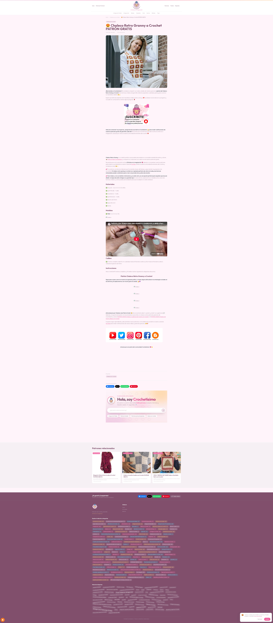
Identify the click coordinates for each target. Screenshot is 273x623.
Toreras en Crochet (121, 574)
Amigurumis (126, 13)
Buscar (124, 511)
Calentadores (97, 531)
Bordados (128, 529)
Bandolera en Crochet (129, 601)
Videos (148, 577)
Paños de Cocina (154, 559)
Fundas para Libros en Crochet (129, 546)
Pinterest (135, 386)
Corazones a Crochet (156, 600)
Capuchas (144, 531)
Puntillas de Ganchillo (132, 567)
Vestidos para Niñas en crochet (135, 577)
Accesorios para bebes (133, 521)
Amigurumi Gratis (117, 13)
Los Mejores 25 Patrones (144, 599)
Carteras (95, 534)
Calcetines (173, 529)
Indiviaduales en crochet (153, 549)
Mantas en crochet (98, 557)
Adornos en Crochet (161, 521)
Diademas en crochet (98, 544)
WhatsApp (125, 386)
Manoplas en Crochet (140, 554)
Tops (158, 13)
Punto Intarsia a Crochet (154, 567)
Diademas (149, 589)
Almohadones (126, 523)
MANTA (167, 589)
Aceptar (267, 619)
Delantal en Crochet (169, 541)
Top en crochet (109, 574)
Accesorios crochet (98, 521)
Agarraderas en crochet (99, 523)
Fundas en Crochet (114, 546)
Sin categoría (140, 572)
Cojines (109, 536)
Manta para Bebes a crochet (155, 554)
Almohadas (117, 599)
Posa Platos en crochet (160, 564)
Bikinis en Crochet (145, 526)
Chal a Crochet (143, 534)
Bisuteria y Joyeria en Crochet (160, 526)
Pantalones (165, 559)
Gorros (148, 13)
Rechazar (260, 619)
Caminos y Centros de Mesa (109, 607)
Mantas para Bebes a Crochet (136, 597)
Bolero (161, 589)
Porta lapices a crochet (131, 564)
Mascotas (120, 602)
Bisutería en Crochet (109, 592)
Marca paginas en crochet (124, 557)
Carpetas (138, 13)
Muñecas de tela (123, 559)
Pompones (107, 564)
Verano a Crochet (172, 574)
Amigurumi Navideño (150, 523)
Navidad (133, 559)
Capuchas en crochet (122, 607)
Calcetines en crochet (97, 592)
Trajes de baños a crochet (135, 574)
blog (147, 592)
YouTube (133, 164)
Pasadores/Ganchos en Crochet (120, 562)
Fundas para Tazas (112, 597)
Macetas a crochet (129, 604)
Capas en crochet (134, 531)
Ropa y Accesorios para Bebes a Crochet (130, 569)
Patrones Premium (100, 5)
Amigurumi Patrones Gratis (102, 610)
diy (126, 597)
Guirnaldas (109, 549)
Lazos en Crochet (131, 551)
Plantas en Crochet (164, 562)
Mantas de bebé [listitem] (124, 416)
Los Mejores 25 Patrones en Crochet (101, 554)
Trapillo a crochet (148, 574)
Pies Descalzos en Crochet (150, 562)
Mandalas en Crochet (126, 554)
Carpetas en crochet (168, 531)
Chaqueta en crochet (153, 595)
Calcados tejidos (162, 529)
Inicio (93, 5)
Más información (258, 616)
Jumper (107, 551)
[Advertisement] (136, 359)
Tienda (172, 5)
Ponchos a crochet (118, 564)
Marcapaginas (130, 587)
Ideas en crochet (139, 549)
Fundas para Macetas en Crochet (147, 546)
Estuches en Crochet (136, 544)
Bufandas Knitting (150, 529)
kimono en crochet (111, 602)
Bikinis (137, 589)
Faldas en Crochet (97, 607)
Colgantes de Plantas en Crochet (127, 590)
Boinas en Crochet (97, 529)
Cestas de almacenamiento (129, 534)
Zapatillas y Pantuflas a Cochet (161, 577)
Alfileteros (165, 600)
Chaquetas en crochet (98, 536)
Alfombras (121, 597)
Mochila (157, 557)
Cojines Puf (131, 607)
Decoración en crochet (156, 541)
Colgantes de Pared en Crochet (156, 592)
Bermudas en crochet (97, 600)
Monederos (166, 557)
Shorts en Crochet (129, 572)
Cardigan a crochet (155, 531)
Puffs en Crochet (111, 567)
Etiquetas (177, 5)
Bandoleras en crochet (123, 526)
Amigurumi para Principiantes (165, 523)
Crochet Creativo (129, 539)
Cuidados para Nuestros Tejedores (132, 541)
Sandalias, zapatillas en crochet (100, 572)
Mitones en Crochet (147, 557)
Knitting (122, 551)
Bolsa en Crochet (117, 529)
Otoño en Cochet (143, 559)
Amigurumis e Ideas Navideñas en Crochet (102, 605)
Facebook (111, 386)
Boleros (107, 529)
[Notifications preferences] (3, 620)
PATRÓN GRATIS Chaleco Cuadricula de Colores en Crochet (133, 317)
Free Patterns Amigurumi (124, 592)
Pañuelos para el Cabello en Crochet (101, 562)
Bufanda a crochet (138, 529)
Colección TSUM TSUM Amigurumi (138, 536)
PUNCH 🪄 (121, 567)
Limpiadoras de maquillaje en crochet (147, 551)
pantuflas (173, 559)
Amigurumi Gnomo (137, 523)
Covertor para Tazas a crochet (114, 539)
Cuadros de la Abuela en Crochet (101, 541)
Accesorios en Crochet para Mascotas (115, 521)
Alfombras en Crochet (113, 523)
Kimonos (114, 551)
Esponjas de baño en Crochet (114, 544)
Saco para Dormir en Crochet (162, 569)
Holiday (129, 549)
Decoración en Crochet (173, 597)
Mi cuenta (124, 509)
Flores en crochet (167, 544)
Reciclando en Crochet (98, 569)
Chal (144, 13)
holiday (94, 595)
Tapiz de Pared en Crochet (167, 572)
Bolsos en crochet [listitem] (152, 416)
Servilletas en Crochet (116, 572)
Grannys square (174, 546)
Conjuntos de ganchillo (98, 539)
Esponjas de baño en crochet (116, 595)
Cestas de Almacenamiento (99, 602)
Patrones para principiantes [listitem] (137, 416)
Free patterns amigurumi (99, 546)
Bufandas (160, 607)
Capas (116, 609)
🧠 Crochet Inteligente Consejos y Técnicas (121, 579)
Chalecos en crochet (115, 17)
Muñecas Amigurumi (111, 559)
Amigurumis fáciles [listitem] (113, 416)
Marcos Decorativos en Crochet (99, 612)
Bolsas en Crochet (141, 607)
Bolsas (132, 13)
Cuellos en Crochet (116, 541)
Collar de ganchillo (162, 536)
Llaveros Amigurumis (164, 551)
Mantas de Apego (170, 554)
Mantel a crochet (110, 557)
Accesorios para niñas (147, 521)
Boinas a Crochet (151, 607)
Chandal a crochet (168, 534)
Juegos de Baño (97, 551)
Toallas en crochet (97, 574)
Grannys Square (139, 587)
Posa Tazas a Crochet (98, 567)
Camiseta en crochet (118, 604)
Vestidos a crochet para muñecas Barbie (102, 577)
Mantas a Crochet (150, 604)
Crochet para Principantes (154, 539)
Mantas (153, 13)
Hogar (142, 589)
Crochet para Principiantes (109, 587)
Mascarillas (136, 557)
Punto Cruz (143, 567)
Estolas (126, 544)
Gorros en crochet (162, 546)
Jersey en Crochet (166, 549)
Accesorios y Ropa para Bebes (99, 597)
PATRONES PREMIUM (136, 562)
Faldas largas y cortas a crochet (152, 544)
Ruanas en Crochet (147, 569)
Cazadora (155, 589)
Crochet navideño (140, 539)
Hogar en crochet (119, 549)
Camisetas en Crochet (121, 531)
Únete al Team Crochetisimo (114, 159)
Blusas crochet (174, 526)
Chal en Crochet (140, 609)
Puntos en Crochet (168, 567)
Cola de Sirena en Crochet (121, 536)
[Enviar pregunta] (163, 410)
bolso (171, 599)
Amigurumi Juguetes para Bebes (127, 609)
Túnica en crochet (160, 574)
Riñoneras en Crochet (112, 569)
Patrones (167, 5)
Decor (145, 541)
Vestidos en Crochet (120, 577)
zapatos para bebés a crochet (100, 579)
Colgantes (152, 536)
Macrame (115, 554)
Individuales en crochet (171, 591)
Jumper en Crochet (142, 594)
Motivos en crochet (98, 559)
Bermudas (135, 526)
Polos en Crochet (97, 564)
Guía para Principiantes (172, 595)
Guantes (124, 599)
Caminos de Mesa (108, 531)
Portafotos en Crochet (145, 564)
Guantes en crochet (98, 549)
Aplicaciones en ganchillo (112, 589)
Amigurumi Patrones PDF (114, 612)
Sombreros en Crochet (153, 572)
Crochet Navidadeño (161, 597)
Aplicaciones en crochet (109, 526)
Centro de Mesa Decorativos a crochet (110, 534)
